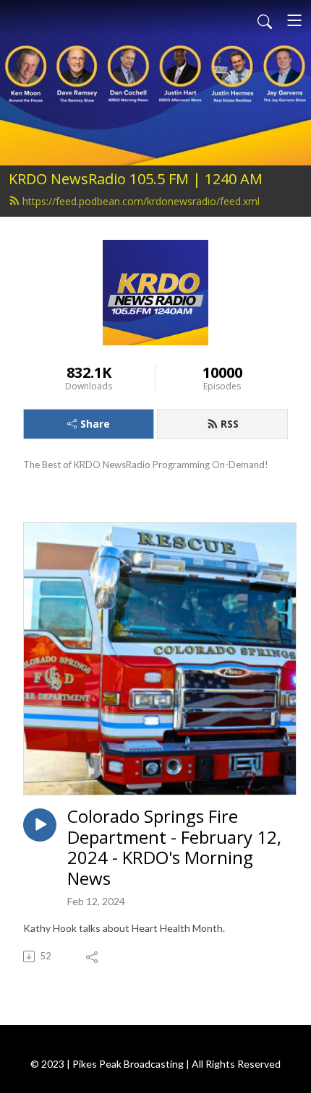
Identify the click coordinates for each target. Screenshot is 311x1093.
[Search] (265, 20)
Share (95, 424)
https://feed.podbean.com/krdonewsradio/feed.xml (141, 201)
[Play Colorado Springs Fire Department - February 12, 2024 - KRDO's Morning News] (39, 825)
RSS (230, 424)
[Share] (93, 956)
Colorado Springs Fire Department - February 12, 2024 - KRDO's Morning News (174, 847)
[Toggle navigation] (294, 20)
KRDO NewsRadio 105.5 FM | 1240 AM (136, 179)
